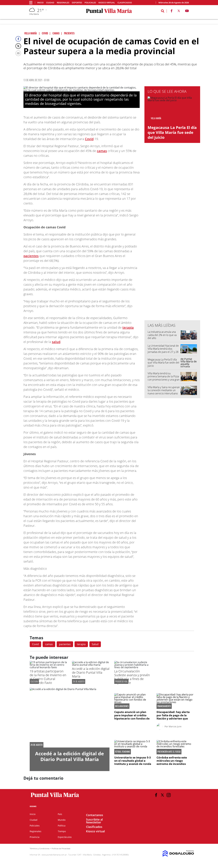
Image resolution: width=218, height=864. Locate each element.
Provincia (34, 837)
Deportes (77, 3)
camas (102, 151)
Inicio (40, 3)
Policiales (90, 3)
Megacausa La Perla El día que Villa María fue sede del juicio (172, 132)
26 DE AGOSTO (78, 681)
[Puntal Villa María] (55, 797)
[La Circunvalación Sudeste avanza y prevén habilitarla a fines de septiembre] (133, 667)
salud (56, 342)
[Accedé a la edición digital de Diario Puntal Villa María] (90, 665)
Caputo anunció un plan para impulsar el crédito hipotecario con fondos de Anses (132, 716)
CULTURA (34, 681)
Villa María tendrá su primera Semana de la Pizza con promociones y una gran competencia (164, 378)
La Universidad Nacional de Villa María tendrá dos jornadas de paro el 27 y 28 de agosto (163, 350)
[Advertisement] (172, 253)
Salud (95, 644)
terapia (128, 327)
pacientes (31, 256)
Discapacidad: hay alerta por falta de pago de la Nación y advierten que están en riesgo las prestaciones (173, 718)
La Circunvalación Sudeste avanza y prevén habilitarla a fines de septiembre (132, 677)
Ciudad (50, 3)
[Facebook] (18, 39)
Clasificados (124, 3)
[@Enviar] (18, 53)
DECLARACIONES (122, 706)
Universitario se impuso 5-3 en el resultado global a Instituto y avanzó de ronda (132, 761)
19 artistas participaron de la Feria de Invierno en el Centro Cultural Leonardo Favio (48, 677)
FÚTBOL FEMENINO (122, 752)
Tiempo (62, 831)
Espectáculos (65, 837)
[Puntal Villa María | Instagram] (169, 795)
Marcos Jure (175, 726)
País (60, 814)
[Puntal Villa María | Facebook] (171, 11)
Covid (89, 139)
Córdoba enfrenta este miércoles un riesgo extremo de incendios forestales (172, 762)
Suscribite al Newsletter (94, 821)
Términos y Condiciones (39, 848)
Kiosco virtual (106, 3)
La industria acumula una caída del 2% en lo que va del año (162, 335)
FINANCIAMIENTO (164, 706)
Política (61, 825)
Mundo (61, 819)
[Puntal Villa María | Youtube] (187, 11)
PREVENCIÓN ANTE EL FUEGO (169, 752)
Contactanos (94, 815)
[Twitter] (18, 46)
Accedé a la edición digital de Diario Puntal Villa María (90, 672)
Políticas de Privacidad (61, 848)
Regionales (63, 3)
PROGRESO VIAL (121, 681)
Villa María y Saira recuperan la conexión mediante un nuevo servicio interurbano (164, 390)
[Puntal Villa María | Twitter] (178, 11)
